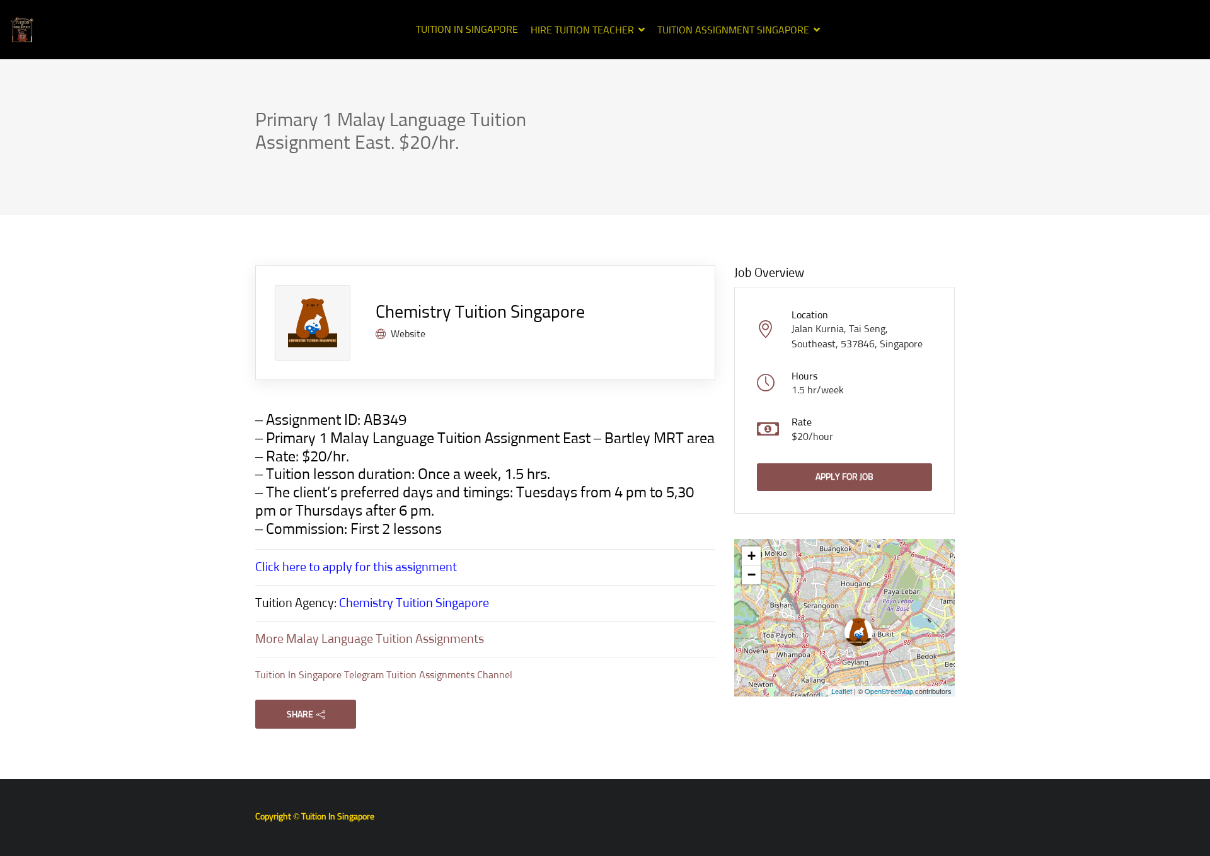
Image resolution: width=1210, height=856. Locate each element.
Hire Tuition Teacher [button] (582, 30)
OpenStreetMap (889, 691)
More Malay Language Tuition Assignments (369, 639)
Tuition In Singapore (467, 30)
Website (408, 334)
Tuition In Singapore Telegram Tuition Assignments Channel (383, 675)
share (300, 714)
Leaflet (841, 691)
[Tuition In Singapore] (22, 29)
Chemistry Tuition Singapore (480, 312)
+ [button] (751, 556)
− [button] (751, 574)
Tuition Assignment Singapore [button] (733, 30)
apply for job (844, 477)
